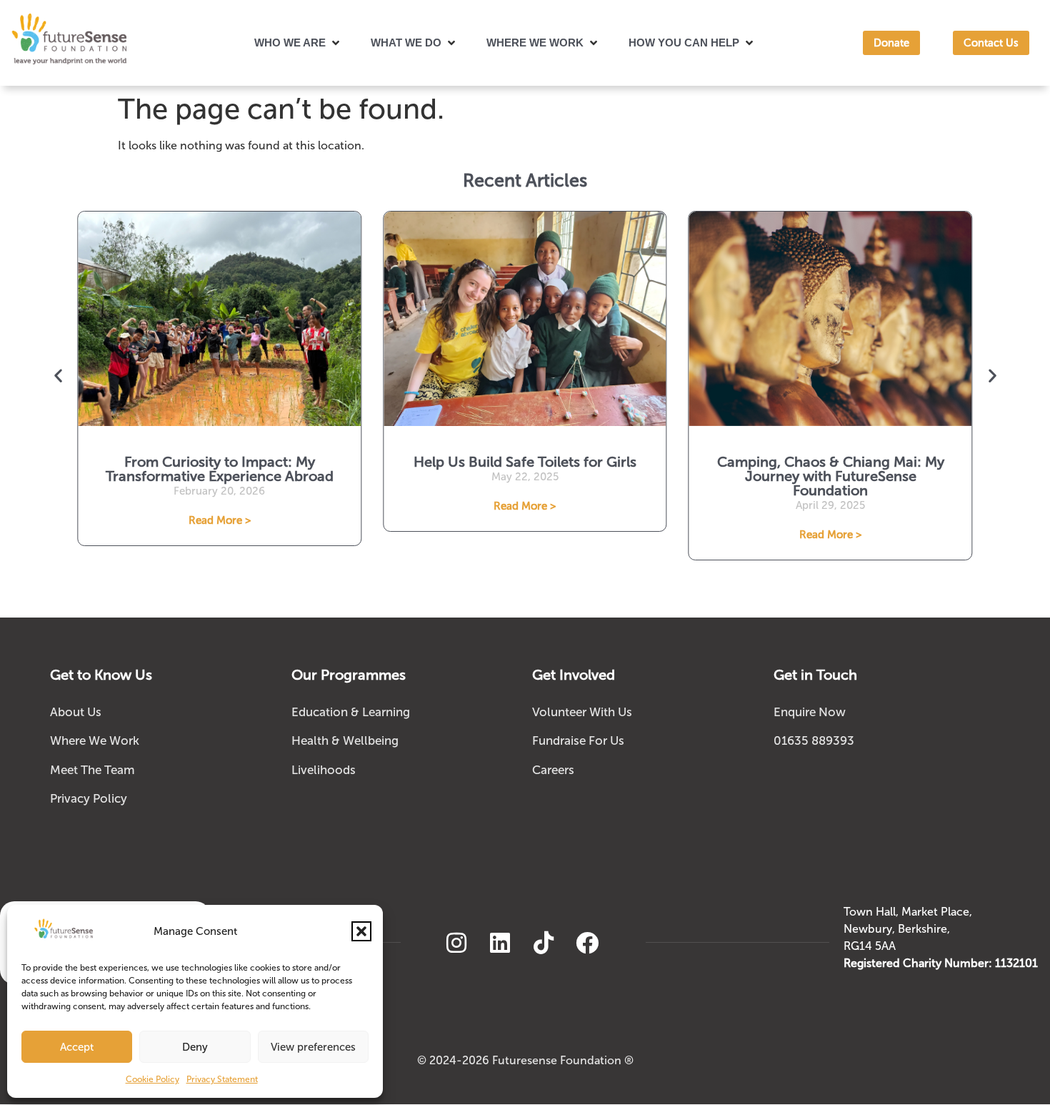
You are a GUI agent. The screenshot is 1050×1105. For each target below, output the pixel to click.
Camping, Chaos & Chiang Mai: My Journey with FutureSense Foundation (830, 476)
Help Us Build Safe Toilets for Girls (525, 461)
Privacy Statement (222, 1079)
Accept (77, 1047)
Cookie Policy (152, 1079)
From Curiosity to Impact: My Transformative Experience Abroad (220, 469)
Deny (195, 1047)
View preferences (313, 1047)
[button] (361, 931)
